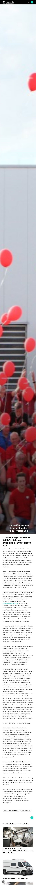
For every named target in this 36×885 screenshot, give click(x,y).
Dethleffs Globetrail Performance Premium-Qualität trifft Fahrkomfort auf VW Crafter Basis (18, 851)
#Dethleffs (26, 810)
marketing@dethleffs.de (10, 603)
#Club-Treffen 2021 (11, 810)
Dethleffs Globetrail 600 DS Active (15, 878)
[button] (3, 882)
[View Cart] (32, 2)
